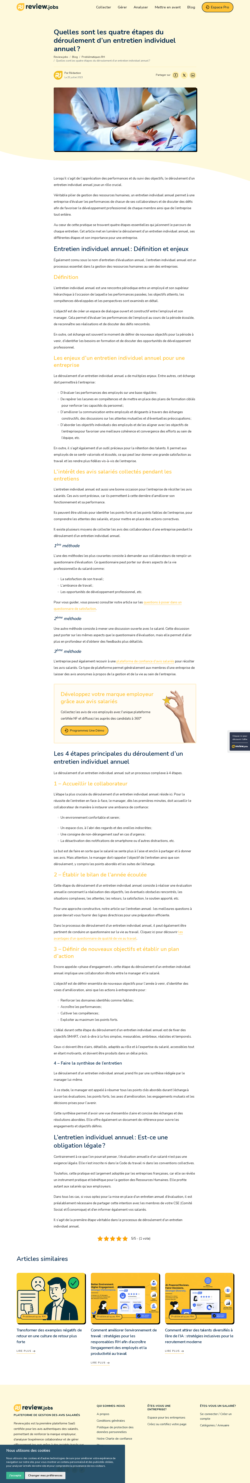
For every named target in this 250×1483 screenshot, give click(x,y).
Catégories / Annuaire (214, 1425)
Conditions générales (111, 1421)
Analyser (141, 7)
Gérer (122, 7)
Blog (191, 7)
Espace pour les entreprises (166, 1417)
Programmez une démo (87, 730)
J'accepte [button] (15, 1475)
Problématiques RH (34, 1316)
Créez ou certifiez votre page (167, 1424)
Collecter (103, 7)
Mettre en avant (168, 7)
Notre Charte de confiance (114, 1439)
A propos (103, 1414)
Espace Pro (220, 7)
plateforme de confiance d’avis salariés (145, 661)
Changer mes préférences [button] (45, 1475)
